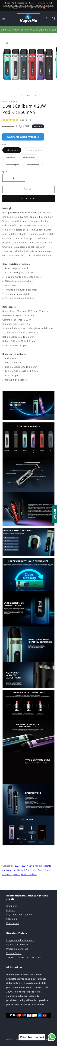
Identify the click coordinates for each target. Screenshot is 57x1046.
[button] (3, 18)
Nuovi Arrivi (37, 870)
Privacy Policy (13, 953)
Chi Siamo (11, 905)
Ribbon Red (31, 158)
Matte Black (35, 165)
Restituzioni (12, 923)
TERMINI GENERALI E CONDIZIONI (24, 957)
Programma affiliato (17, 948)
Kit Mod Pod (23, 870)
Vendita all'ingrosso (17, 944)
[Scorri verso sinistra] (21, 95)
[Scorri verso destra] (35, 95)
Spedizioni (12, 918)
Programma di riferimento (20, 940)
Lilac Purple (14, 165)
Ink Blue (12, 158)
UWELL (16, 874)
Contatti (10, 910)
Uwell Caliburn (29, 874)
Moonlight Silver (36, 151)
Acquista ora (28, 198)
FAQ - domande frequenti (19, 914)
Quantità (6, 171)
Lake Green (13, 151)
